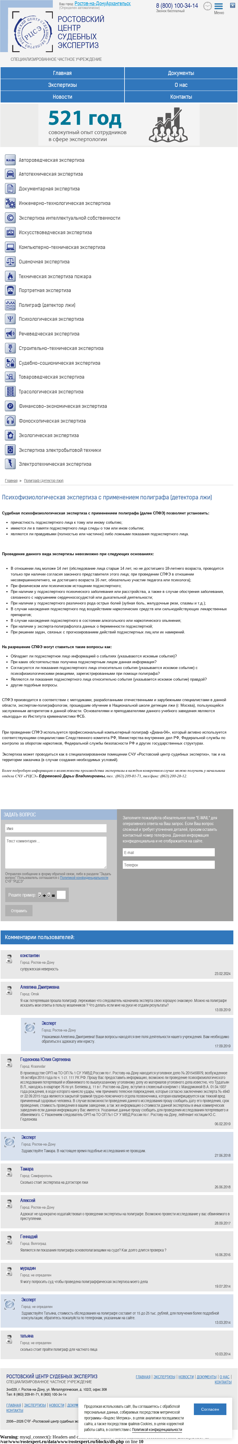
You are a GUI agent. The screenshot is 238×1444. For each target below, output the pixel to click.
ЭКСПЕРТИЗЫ (35, 1405)
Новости (62, 97)
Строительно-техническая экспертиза (61, 348)
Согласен (210, 1409)
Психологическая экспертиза (51, 319)
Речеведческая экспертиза (49, 334)
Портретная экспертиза (45, 290)
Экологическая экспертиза (49, 435)
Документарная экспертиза (49, 189)
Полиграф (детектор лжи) (47, 305)
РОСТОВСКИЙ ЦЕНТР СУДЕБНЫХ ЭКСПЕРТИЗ (81, 31)
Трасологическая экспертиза (51, 392)
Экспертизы (62, 85)
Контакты (181, 97)
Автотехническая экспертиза (51, 174)
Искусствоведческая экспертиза (55, 232)
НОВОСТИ (56, 1405)
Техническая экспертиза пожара (55, 276)
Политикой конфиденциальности (84, 877)
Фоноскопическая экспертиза (52, 421)
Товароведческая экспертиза (51, 377)
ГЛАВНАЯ (13, 1405)
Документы (181, 73)
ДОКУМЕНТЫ (77, 1405)
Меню (219, 12)
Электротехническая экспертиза (55, 464)
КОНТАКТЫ (14, 1410)
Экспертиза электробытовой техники (60, 450)
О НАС (225, 1377)
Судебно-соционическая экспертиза (59, 363)
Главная (62, 73)
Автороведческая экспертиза (51, 160)
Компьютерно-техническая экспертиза (62, 247)
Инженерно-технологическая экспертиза (65, 203)
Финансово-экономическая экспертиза (63, 406)
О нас (181, 85)
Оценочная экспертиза (44, 262)
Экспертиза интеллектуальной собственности (69, 218)
